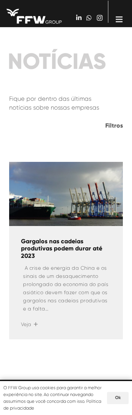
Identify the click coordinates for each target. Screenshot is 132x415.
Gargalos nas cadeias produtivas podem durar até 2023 (61, 249)
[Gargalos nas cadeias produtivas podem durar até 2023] (66, 194)
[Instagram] (100, 18)
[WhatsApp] (89, 18)
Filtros (114, 125)
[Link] (34, 16)
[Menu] (119, 13)
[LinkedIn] (79, 18)
